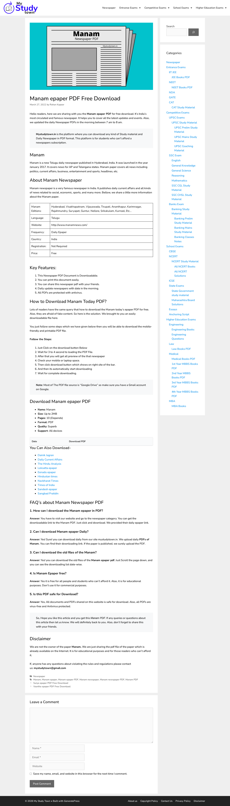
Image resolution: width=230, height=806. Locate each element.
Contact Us (166, 801)
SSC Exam (175, 155)
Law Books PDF (181, 349)
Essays (173, 309)
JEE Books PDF (181, 77)
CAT (171, 102)
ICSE (172, 281)
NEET (172, 82)
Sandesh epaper (47, 489)
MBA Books (179, 406)
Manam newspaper (89, 679)
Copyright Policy (149, 801)
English (176, 160)
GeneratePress (71, 801)
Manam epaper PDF (68, 679)
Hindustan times (47, 476)
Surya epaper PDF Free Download (50, 683)
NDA (172, 92)
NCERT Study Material (185, 261)
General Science (181, 170)
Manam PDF (131, 679)
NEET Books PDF (182, 87)
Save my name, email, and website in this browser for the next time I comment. (80, 774)
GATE (172, 97)
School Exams (181, 8)
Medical (173, 354)
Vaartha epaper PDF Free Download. (52, 686)
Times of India (46, 485)
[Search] (193, 32)
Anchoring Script (179, 314)
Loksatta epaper (47, 468)
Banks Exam (176, 204)
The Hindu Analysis (49, 464)
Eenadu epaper (47, 472)
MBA (172, 401)
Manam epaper (49, 679)
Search (170, 26)
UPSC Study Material (184, 122)
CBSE (172, 251)
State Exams (176, 286)
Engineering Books (183, 329)
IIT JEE (172, 72)
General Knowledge (183, 165)
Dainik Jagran (46, 455)
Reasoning (178, 175)
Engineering (176, 324)
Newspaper (109, 8)
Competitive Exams (155, 8)
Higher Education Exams (209, 8)
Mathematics (179, 180)
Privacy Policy (183, 801)
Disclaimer (199, 801)
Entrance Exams (128, 8)
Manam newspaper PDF (112, 679)
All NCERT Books (184, 266)
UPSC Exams (177, 117)
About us (132, 801)
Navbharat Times (48, 481)
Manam (37, 679)
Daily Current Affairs (50, 459)
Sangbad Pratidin (48, 493)
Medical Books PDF (183, 359)
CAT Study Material (183, 107)
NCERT (173, 256)
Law (171, 344)
